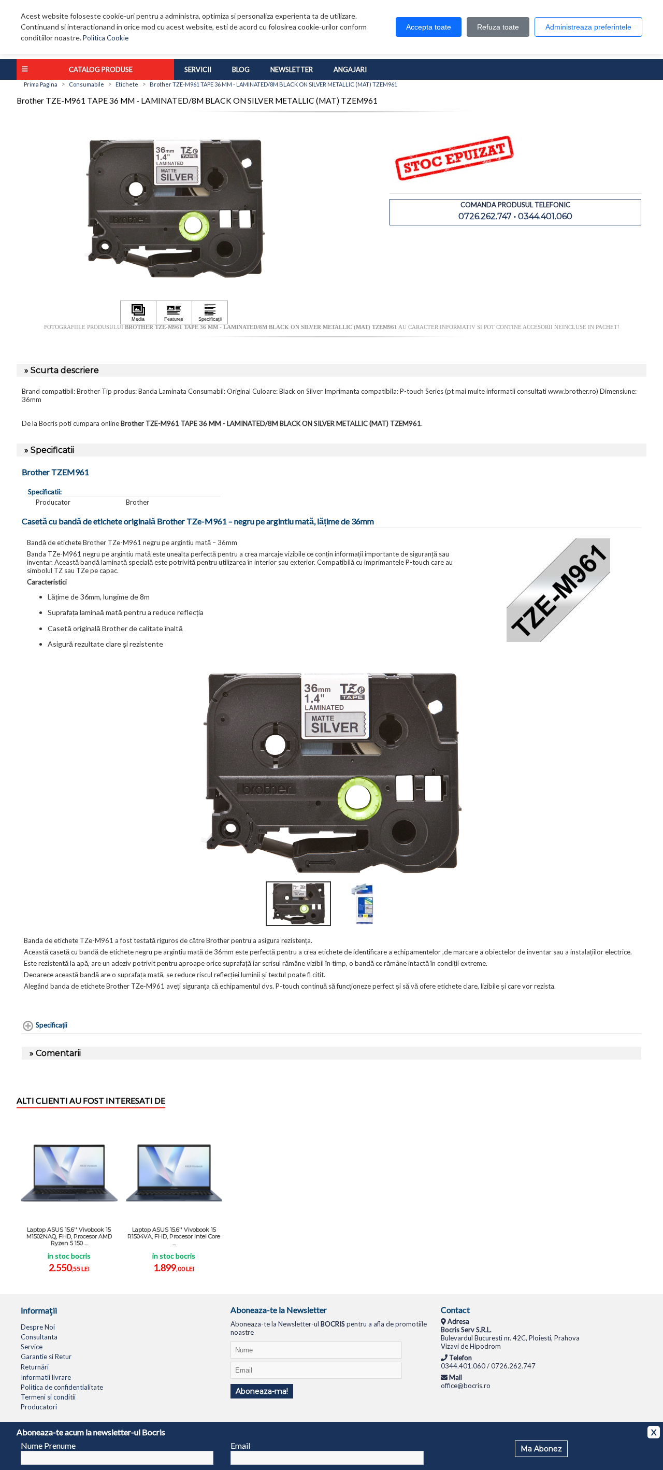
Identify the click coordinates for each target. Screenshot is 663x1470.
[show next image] (630, 773)
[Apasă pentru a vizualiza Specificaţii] (210, 312)
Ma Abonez (541, 1448)
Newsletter (291, 69)
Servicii (197, 69)
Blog (241, 69)
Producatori (39, 1407)
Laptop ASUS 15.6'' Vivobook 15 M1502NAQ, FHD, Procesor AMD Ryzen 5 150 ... (69, 1236)
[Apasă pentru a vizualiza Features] (174, 312)
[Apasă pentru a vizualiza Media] (138, 312)
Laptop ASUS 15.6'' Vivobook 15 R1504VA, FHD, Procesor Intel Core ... (173, 1236)
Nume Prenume (48, 1445)
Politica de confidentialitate (62, 1387)
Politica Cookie (105, 38)
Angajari (350, 69)
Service (31, 1347)
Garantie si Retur (46, 1356)
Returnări (35, 1367)
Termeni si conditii (48, 1397)
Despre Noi (38, 1327)
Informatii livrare (46, 1377)
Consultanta (39, 1337)
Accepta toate (428, 27)
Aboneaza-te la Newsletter (278, 1310)
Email (240, 1445)
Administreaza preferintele (588, 27)
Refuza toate (498, 27)
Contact (455, 1310)
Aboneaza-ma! (262, 1391)
